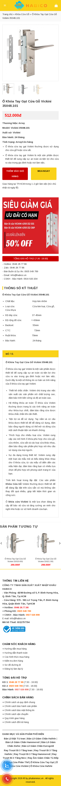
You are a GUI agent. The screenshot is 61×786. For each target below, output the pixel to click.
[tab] (30, 353)
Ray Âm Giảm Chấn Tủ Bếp (43, 758)
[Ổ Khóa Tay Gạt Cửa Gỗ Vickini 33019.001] (15, 543)
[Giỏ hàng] (57, 5)
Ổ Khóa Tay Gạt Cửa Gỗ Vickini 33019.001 (15, 560)
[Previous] (7, 53)
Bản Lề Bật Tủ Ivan (14, 738)
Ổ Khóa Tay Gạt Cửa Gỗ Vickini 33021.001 (45, 560)
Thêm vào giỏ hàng (15, 174)
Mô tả (9, 354)
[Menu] (5, 5)
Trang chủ (7, 14)
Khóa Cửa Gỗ (22, 14)
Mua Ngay (44, 171)
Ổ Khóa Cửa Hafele (41, 766)
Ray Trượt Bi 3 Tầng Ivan (18, 750)
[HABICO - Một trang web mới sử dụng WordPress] (30, 6)
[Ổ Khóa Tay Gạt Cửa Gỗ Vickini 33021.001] (45, 543)
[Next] (53, 53)
